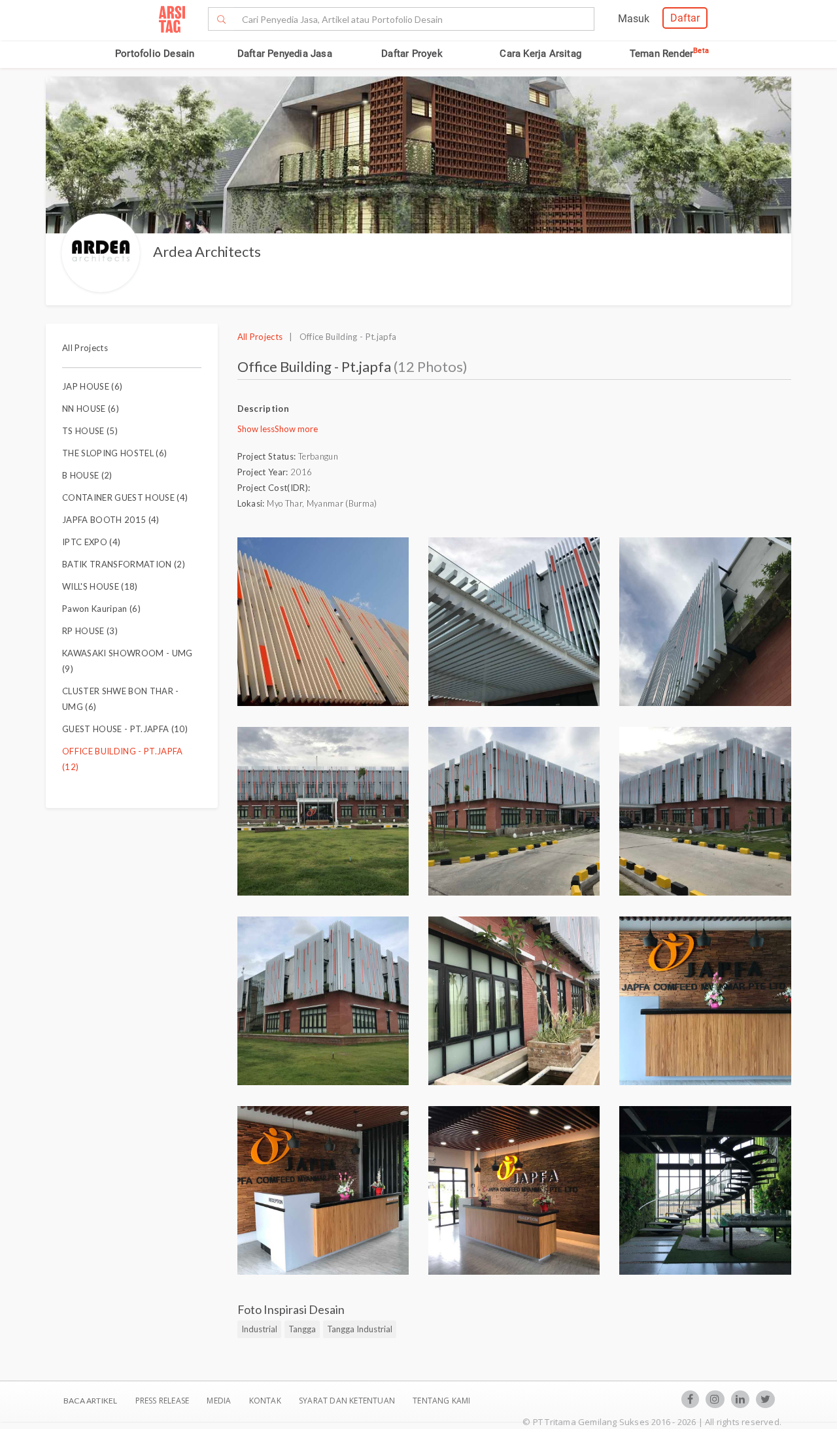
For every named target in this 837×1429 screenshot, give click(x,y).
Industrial (259, 1329)
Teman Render (669, 53)
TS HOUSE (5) (90, 431)
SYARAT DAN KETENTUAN (348, 1400)
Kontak (266, 1400)
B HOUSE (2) (87, 475)
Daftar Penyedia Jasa (284, 53)
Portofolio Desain (154, 53)
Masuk (633, 18)
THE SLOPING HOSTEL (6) (114, 453)
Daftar (685, 18)
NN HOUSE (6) (90, 408)
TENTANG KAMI (441, 1400)
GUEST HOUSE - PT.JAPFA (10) (125, 729)
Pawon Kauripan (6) (101, 608)
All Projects (85, 348)
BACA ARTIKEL (90, 1400)
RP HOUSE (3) (90, 631)
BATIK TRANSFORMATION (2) (123, 564)
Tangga (302, 1329)
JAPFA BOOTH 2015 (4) (111, 519)
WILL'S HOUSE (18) (100, 586)
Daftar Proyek (412, 53)
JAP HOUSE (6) (92, 386)
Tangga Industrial (359, 1329)
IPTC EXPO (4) (91, 542)
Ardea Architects (207, 251)
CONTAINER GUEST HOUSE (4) (125, 497)
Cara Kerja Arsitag (540, 53)
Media (220, 1400)
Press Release (162, 1400)
